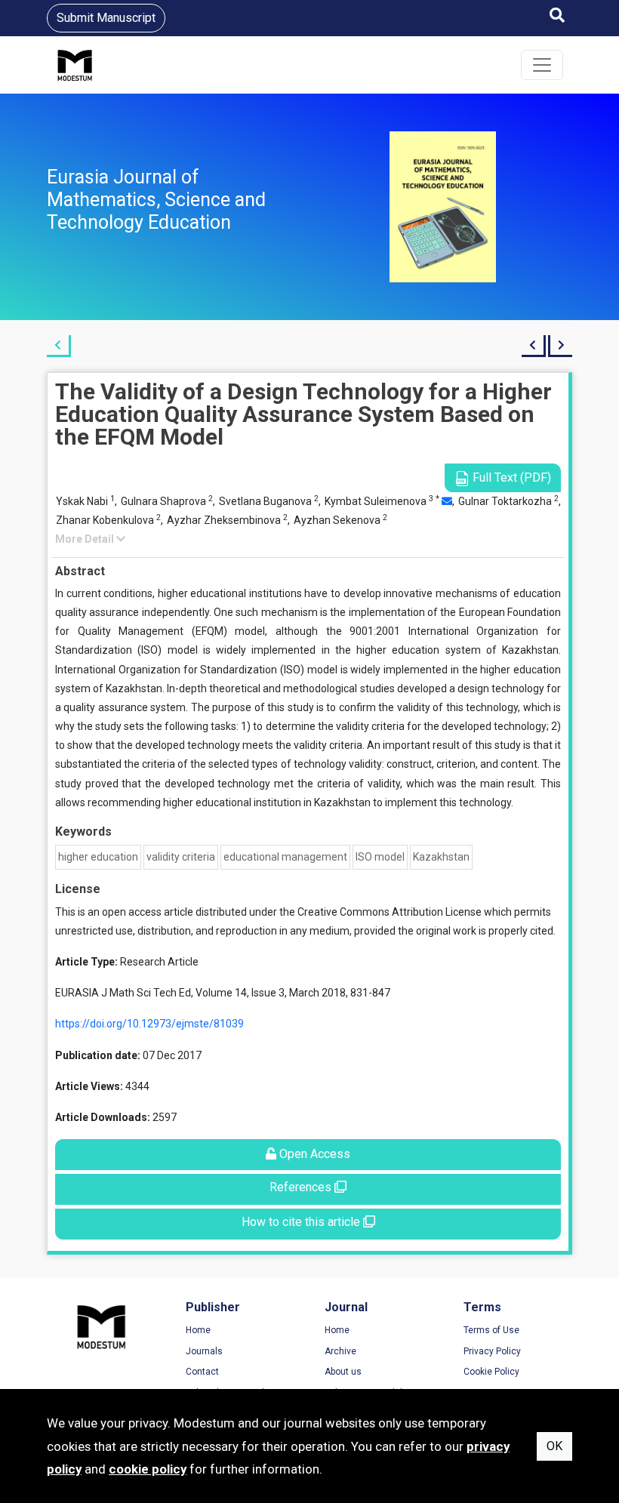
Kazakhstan (441, 857)
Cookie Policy (491, 1371)
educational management (285, 857)
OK (554, 1446)
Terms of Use (491, 1330)
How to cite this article (302, 1222)
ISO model (380, 857)
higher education (98, 857)
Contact (202, 1371)
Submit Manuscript (106, 18)
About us (343, 1371)
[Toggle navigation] (542, 65)
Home (198, 1330)
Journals (204, 1351)
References (301, 1187)
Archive (340, 1351)
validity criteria (180, 857)
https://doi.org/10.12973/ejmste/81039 (149, 1024)
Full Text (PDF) (510, 477)
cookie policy (147, 1469)
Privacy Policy (492, 1351)
